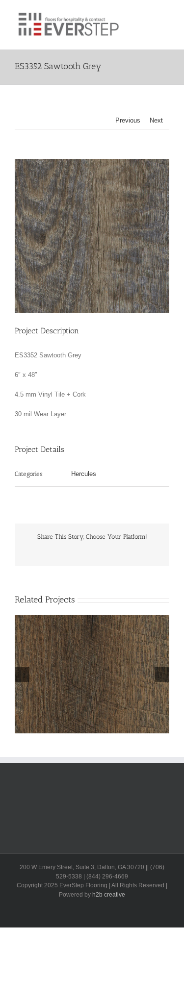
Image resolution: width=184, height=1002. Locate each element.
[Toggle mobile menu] (165, 15)
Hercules (83, 473)
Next (156, 120)
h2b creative (108, 894)
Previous (127, 120)
